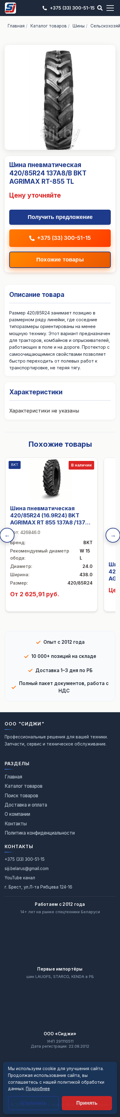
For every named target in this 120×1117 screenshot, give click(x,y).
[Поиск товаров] (100, 8)
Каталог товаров (48, 25)
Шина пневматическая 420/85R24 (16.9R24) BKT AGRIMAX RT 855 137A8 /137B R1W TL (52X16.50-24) (49, 519)
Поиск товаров (21, 796)
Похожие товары (60, 260)
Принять (87, 1103)
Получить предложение (60, 217)
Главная (16, 25)
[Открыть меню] (110, 8)
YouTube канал (20, 877)
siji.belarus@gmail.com (27, 868)
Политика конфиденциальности (40, 833)
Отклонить (33, 1103)
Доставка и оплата (26, 805)
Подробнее (38, 1088)
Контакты (16, 824)
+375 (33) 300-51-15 (72, 7)
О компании (17, 814)
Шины (79, 25)
